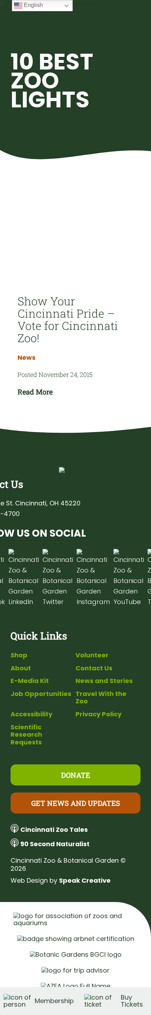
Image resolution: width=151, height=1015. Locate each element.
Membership (54, 1000)
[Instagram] (93, 578)
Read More (35, 391)
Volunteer (92, 655)
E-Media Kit (30, 680)
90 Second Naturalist (55, 844)
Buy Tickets (132, 1001)
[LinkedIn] (23, 578)
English (32, 5)
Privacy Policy (99, 714)
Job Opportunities (41, 693)
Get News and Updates (75, 803)
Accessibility (31, 714)
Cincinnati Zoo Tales (54, 829)
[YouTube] (128, 578)
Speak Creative (85, 880)
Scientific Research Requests (26, 735)
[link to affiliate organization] (75, 920)
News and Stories (104, 680)
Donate (75, 775)
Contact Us (94, 668)
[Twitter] (57, 578)
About (21, 668)
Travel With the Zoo (101, 697)
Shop (19, 655)
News (26, 357)
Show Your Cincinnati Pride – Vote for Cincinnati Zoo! (68, 319)
